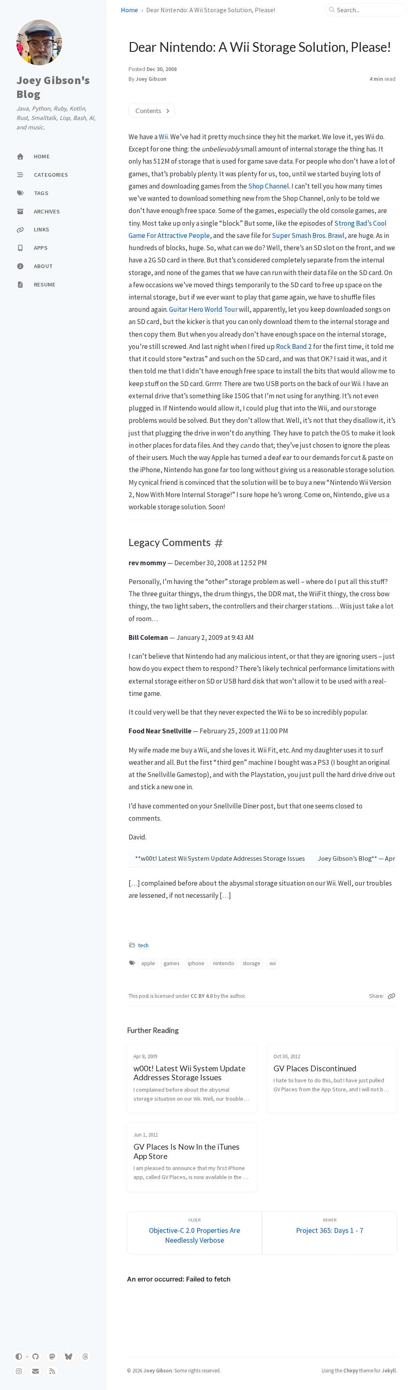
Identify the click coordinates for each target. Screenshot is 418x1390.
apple (148, 963)
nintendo (223, 963)
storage (251, 963)
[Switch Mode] (18, 1356)
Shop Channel (268, 186)
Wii (163, 136)
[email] (35, 1371)
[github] (35, 1356)
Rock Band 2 (294, 346)
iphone (196, 963)
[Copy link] (391, 996)
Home (129, 10)
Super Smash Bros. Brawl (308, 235)
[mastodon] (52, 1356)
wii (272, 963)
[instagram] (18, 1371)
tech (143, 945)
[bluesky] (68, 1356)
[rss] (52, 1371)
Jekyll (389, 1370)
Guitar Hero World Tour (203, 309)
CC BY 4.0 (202, 996)
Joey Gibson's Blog (53, 87)
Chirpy (350, 1370)
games (171, 963)
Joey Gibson (151, 78)
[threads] (85, 1356)
